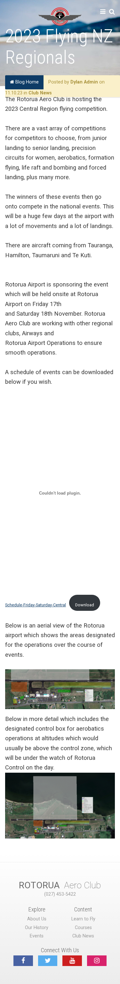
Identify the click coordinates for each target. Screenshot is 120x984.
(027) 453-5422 (60, 894)
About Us (36, 919)
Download (84, 604)
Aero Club (60, 885)
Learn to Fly (83, 919)
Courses (83, 927)
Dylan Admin (84, 82)
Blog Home (26, 82)
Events (37, 936)
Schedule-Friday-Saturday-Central (35, 604)
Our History (36, 927)
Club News (40, 93)
